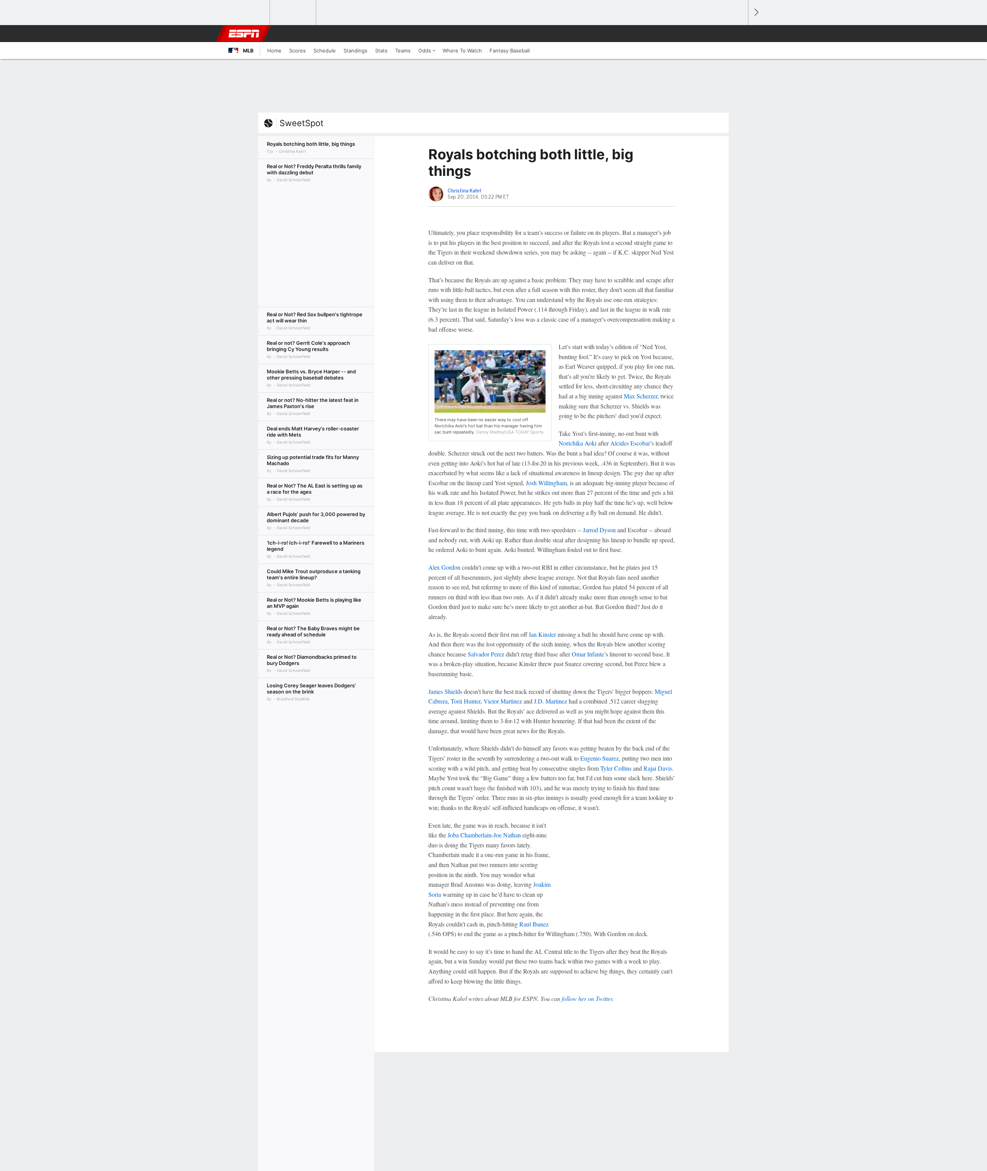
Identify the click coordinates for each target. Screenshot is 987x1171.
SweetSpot (301, 123)
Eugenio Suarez (599, 758)
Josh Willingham (546, 483)
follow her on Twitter (587, 998)
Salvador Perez (486, 654)
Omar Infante (588, 654)
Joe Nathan (507, 835)
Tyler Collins (616, 768)
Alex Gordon (444, 567)
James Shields (445, 691)
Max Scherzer (640, 396)
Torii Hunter (465, 701)
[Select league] (247, 13)
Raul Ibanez (534, 924)
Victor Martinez (502, 701)
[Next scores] (755, 12)
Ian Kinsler (542, 634)
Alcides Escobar (630, 443)
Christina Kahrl (464, 191)
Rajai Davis (657, 768)
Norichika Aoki (577, 443)
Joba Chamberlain (470, 835)
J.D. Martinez (550, 701)
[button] (739, 33)
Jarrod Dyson (599, 530)
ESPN (244, 33)
